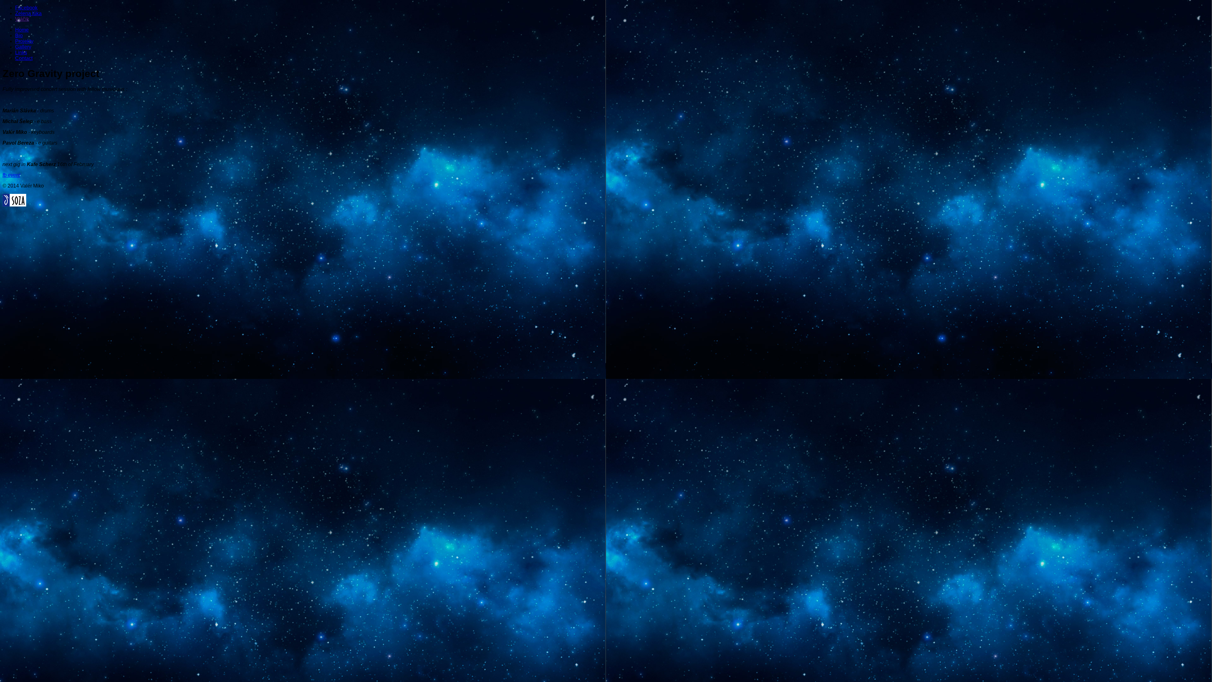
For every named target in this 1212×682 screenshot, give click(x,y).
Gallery (23, 47)
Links (21, 52)
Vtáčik (22, 19)
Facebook (26, 7)
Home (22, 30)
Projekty (24, 41)
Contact (24, 58)
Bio (19, 35)
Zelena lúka (28, 13)
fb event (11, 175)
